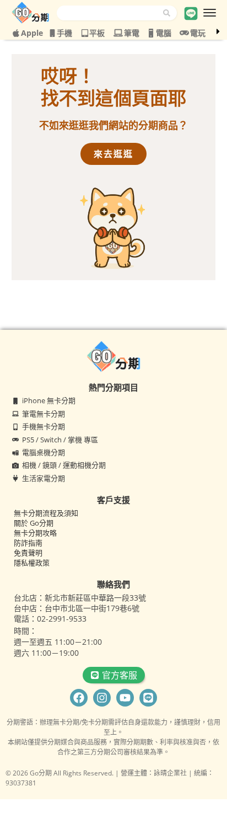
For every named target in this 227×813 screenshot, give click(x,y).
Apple (32, 33)
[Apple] (16, 33)
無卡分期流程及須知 (46, 513)
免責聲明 (28, 553)
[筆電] (118, 33)
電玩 (198, 33)
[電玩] (184, 33)
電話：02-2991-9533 (50, 618)
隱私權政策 (32, 563)
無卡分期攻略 (35, 533)
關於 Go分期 (33, 523)
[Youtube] (125, 698)
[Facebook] (79, 698)
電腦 (163, 33)
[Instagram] (102, 698)
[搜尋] (170, 13)
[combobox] (110, 13)
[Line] (148, 698)
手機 (64, 33)
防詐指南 (28, 543)
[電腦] (151, 33)
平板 (97, 33)
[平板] (85, 33)
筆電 (131, 33)
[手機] (52, 33)
